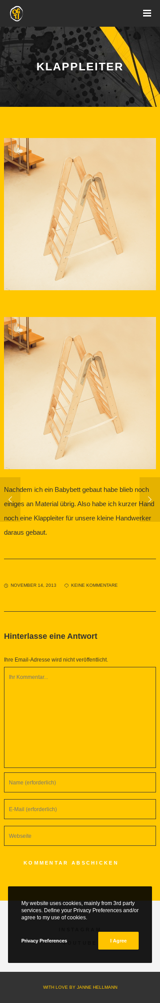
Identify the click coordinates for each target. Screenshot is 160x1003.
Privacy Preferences (44, 940)
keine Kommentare (94, 585)
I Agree (118, 940)
